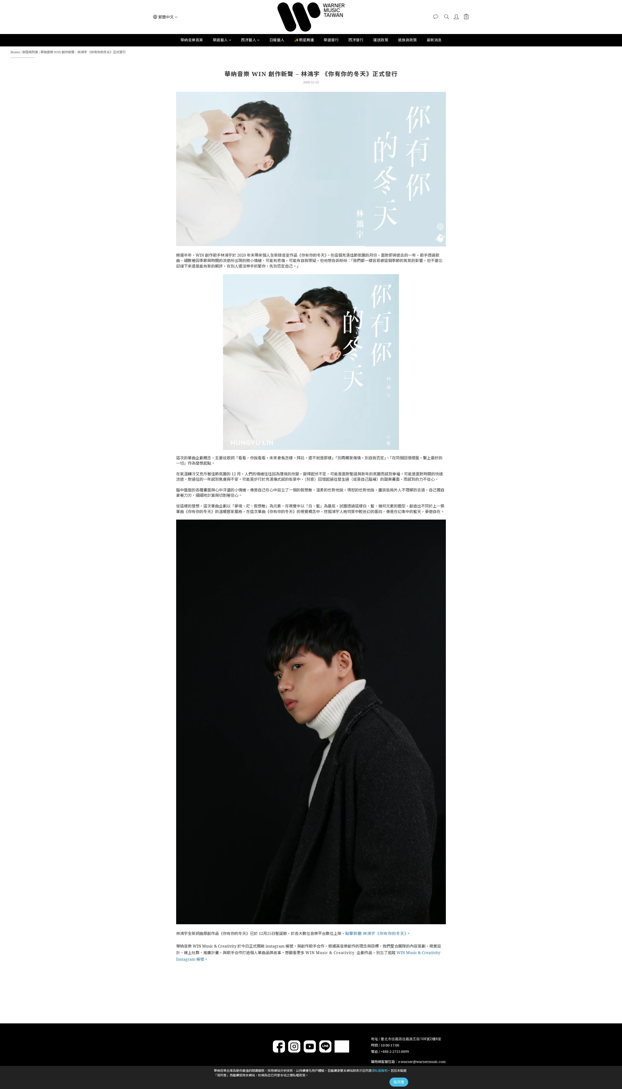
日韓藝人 (277, 39)
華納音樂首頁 (192, 39)
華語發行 (331, 39)
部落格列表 (30, 52)
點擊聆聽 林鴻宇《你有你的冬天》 (375, 933)
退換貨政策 (407, 39)
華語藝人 (220, 39)
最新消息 (434, 39)
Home (15, 52)
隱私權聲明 (380, 1070)
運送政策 (380, 39)
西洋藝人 (248, 39)
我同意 (398, 1082)
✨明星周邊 (304, 39)
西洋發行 (355, 39)
